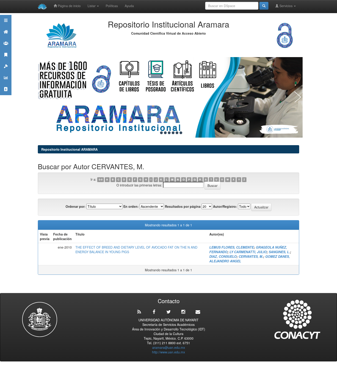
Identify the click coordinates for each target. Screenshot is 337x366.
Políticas (112, 5)
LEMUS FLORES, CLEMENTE (231, 247)
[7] (181, 132)
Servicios (286, 5)
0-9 (100, 179)
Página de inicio (69, 5)
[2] (161, 132)
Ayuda (129, 5)
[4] (169, 132)
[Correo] (198, 312)
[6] (177, 132)
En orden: (131, 206)
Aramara (5, 37)
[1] (157, 132)
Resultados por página (183, 206)
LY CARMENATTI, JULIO (248, 252)
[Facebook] (154, 312)
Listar (92, 5)
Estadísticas (5, 83)
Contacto (5, 94)
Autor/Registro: (225, 206)
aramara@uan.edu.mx (168, 347)
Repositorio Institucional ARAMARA (69, 149)
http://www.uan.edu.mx (168, 352)
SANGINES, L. (279, 252)
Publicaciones (5, 60)
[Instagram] (183, 312)
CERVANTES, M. (251, 256)
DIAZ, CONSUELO (223, 256)
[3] (165, 132)
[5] (173, 132)
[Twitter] (168, 312)
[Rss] (139, 312)
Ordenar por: (76, 206)
